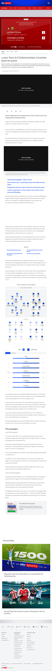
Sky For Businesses (31, 642)
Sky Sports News (17, 652)
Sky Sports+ (16, 654)
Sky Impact (29, 645)
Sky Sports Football (18, 640)
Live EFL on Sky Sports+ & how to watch (19, 190)
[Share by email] (20, 111)
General (8, 353)
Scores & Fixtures (22, 8)
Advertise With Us (30, 649)
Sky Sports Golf (17, 644)
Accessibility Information (37, 663)
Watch (15, 8)
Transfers (34, 8)
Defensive (13, 353)
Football (4, 8)
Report (3, 51)
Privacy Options (27, 663)
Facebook (12, 626)
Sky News (29, 636)
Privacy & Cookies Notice (16, 663)
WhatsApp (45, 626)
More (48, 8)
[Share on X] (11, 111)
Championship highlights (14, 180)
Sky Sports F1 (17, 646)
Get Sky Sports (21, 46)
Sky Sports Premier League (18, 638)
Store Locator (30, 647)
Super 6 (3, 636)
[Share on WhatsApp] (16, 111)
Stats (7, 51)
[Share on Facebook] (7, 111)
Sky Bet (3, 634)
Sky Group (29, 640)
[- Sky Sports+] (13, 46)
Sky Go (28, 638)
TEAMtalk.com (4, 638)
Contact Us (3, 665)
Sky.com (29, 634)
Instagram (28, 626)
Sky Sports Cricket (18, 642)
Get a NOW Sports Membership (34, 46)
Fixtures (29, 180)
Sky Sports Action (18, 650)
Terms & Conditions (5, 663)
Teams (40, 8)
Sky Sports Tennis (18, 648)
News (11, 8)
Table (11, 51)
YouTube (37, 626)
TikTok (20, 626)
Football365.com (5, 640)
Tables (29, 8)
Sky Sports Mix (17, 657)
